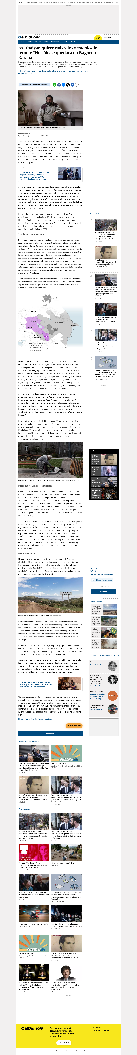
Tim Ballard (60, 2)
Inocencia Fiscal (101, 2)
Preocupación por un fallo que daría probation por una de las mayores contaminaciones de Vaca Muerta (97, 609)
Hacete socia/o (98, 38)
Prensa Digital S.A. (54, 1051)
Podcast (72, 41)
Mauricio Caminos (24, 992)
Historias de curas (58, 763)
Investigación (54, 41)
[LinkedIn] (72, 85)
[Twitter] (68, 85)
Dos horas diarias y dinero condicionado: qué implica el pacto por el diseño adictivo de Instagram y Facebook (66, 798)
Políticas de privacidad (67, 1051)
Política (22, 41)
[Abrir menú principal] (117, 37)
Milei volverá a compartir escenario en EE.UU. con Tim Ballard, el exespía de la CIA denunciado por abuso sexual (33, 986)
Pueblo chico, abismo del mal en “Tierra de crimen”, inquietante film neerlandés (34, 894)
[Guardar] (77, 85)
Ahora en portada (25, 809)
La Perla (65, 2)
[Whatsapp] (54, 85)
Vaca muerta (88, 2)
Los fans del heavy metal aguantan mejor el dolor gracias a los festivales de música (66, 926)
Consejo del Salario (53, 2)
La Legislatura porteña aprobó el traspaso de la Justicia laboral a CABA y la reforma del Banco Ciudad (96, 493)
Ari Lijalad (70, 2)
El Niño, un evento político (62, 863)
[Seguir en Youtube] (105, 1030)
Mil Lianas (64, 41)
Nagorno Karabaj (30, 719)
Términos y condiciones (81, 1051)
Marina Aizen (55, 865)
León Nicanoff (23, 840)
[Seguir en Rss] (108, 1030)
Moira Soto (22, 899)
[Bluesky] (63, 85)
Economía (30, 41)
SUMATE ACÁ (64, 1043)
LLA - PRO (94, 2)
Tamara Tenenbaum (25, 870)
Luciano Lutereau (109, 2)
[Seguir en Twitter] (94, 1030)
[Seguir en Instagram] (101, 1030)
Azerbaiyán (48, 719)
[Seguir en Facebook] (96, 1030)
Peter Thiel (45, 2)
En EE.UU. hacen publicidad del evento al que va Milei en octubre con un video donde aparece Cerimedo (65, 986)
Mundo (20, 719)
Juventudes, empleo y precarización (33, 924)
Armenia (40, 719)
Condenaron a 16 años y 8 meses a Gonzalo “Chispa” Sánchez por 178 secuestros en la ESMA (96, 471)
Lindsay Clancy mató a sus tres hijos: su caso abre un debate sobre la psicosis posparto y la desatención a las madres (66, 895)
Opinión (45, 41)
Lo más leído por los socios (29, 741)
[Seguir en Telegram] (99, 1030)
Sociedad (38, 41)
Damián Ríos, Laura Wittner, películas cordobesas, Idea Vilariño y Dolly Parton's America (34, 865)
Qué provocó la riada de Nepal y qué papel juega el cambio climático (96, 621)
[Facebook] (59, 85)
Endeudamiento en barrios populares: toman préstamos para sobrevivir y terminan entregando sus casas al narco (33, 834)
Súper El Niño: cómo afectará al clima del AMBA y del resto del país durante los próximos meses (96, 644)
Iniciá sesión (107, 37)
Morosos (40, 2)
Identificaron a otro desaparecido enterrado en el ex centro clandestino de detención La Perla (33, 797)
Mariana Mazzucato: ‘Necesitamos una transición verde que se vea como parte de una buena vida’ (96, 632)
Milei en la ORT (34, 2)
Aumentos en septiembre (79, 2)
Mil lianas (116, 2)
